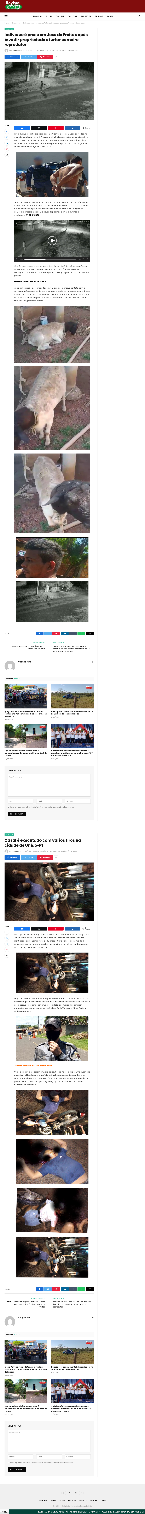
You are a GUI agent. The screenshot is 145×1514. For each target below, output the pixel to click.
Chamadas (9, 29)
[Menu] (6, 16)
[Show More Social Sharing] (56, 57)
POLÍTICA (72, 16)
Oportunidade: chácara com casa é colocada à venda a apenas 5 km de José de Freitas (26, 753)
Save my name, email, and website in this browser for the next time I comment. (42, 807)
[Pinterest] (7, 149)
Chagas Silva (16, 50)
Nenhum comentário (59, 50)
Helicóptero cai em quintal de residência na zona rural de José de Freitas (72, 712)
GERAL (49, 16)
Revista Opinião (86, 1506)
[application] (52, 241)
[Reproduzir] (17, 259)
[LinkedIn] (7, 143)
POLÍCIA (60, 16)
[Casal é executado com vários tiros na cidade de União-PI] (49, 892)
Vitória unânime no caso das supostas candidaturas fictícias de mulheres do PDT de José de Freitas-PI (72, 753)
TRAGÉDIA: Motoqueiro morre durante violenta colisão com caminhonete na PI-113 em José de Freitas (71, 649)
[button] (52, 240)
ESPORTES (86, 16)
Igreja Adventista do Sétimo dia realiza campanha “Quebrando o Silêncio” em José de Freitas (26, 714)
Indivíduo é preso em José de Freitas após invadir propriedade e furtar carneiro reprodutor (72, 1304)
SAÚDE (110, 16)
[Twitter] (7, 137)
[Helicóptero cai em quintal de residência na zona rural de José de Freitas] (72, 696)
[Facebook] (7, 131)
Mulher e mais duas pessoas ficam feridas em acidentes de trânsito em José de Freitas (26, 1304)
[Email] (7, 154)
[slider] (50, 259)
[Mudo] (83, 259)
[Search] (139, 16)
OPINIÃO (99, 16)
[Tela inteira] (87, 259)
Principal (37, 16)
